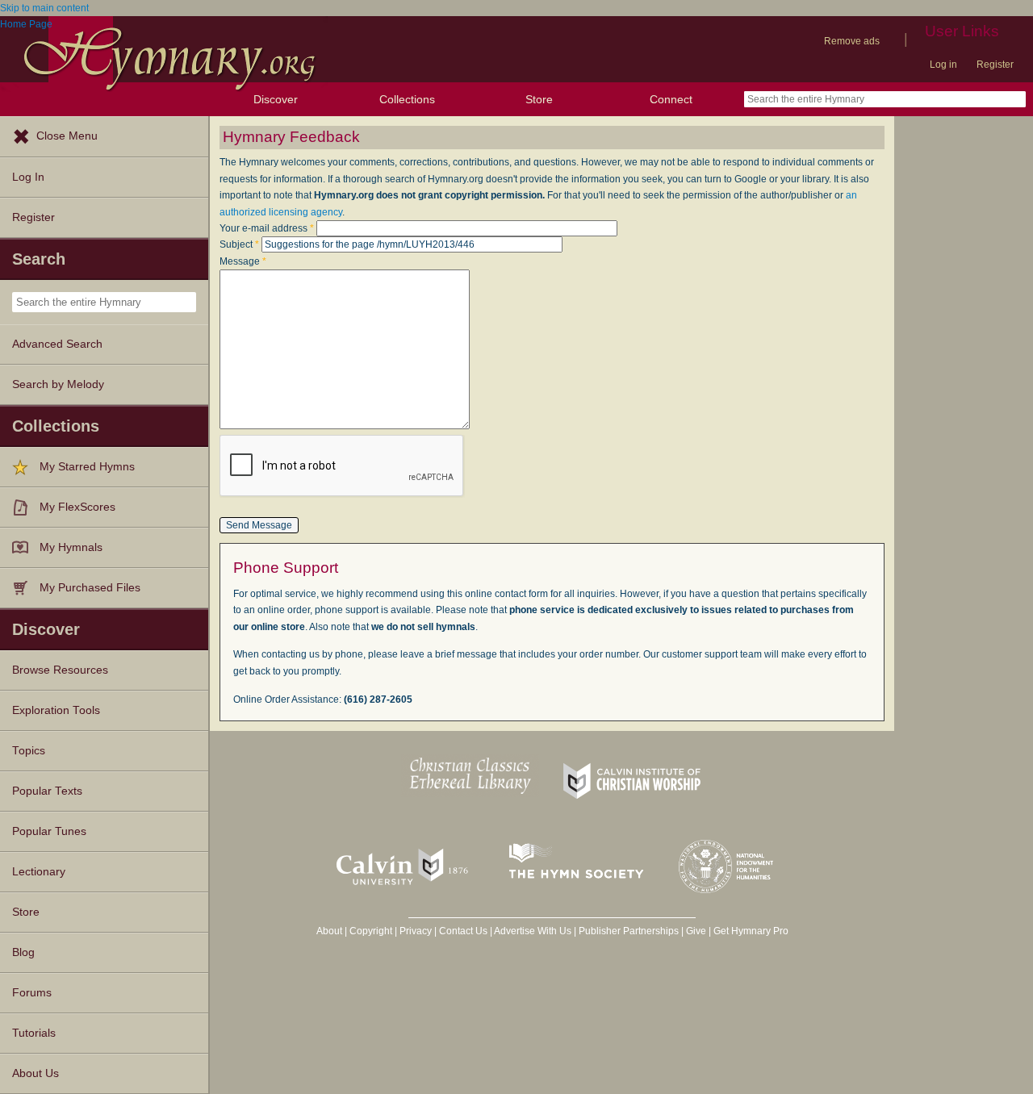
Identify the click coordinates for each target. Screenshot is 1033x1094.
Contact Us (463, 931)
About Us (35, 1073)
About (329, 931)
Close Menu (67, 136)
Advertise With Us (532, 931)
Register (995, 64)
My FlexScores (77, 507)
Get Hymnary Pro (750, 931)
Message (243, 261)
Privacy (415, 931)
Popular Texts (47, 791)
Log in (943, 64)
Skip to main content (44, 8)
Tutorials (34, 1033)
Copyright (370, 931)
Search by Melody (58, 384)
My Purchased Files (90, 588)
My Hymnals (71, 547)
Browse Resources (60, 670)
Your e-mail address (267, 228)
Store (539, 99)
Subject (239, 244)
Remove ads (852, 41)
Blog (23, 952)
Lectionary (38, 872)
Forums (32, 993)
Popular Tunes (49, 831)
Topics (28, 751)
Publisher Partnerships (629, 931)
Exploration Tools (56, 710)
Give (696, 931)
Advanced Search (57, 344)
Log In (28, 177)
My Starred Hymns (87, 467)
